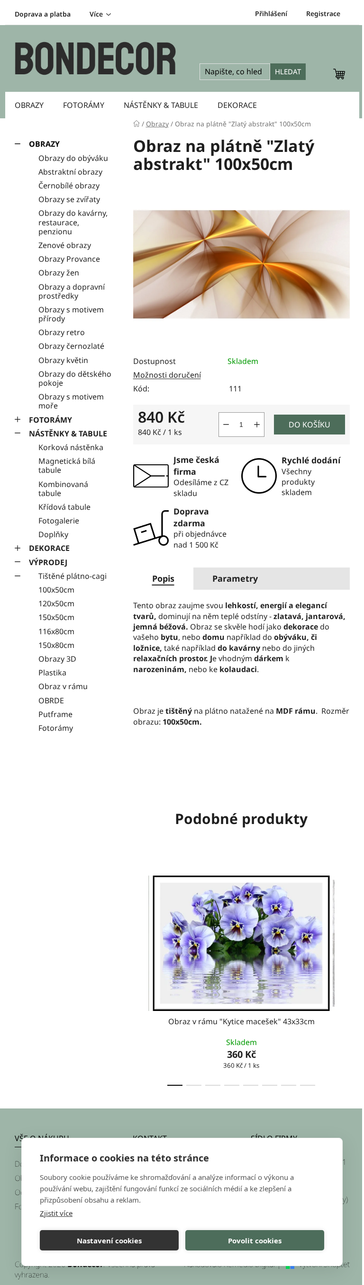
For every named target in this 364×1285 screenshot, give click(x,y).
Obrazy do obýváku (73, 158)
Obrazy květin (63, 360)
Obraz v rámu (63, 686)
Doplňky (53, 534)
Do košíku (309, 424)
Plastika (52, 672)
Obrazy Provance (69, 259)
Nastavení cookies (109, 1240)
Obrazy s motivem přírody (71, 314)
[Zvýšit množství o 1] (257, 424)
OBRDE (51, 700)
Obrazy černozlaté (71, 346)
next (342, 977)
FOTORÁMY (50, 420)
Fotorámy (55, 728)
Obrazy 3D (57, 659)
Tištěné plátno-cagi (72, 576)
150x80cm (56, 645)
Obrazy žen (58, 272)
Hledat (288, 71)
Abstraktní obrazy (70, 172)
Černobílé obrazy (69, 185)
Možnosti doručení (167, 375)
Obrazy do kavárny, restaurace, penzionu (73, 222)
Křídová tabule (64, 507)
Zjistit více (56, 1213)
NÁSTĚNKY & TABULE (68, 433)
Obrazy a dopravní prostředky (71, 291)
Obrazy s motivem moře (71, 401)
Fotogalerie (58, 520)
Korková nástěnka (70, 447)
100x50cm (56, 590)
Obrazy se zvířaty (69, 199)
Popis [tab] (163, 578)
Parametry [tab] (235, 578)
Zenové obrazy (64, 245)
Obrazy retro (61, 332)
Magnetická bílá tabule (66, 465)
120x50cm (56, 603)
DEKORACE (49, 548)
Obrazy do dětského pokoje (74, 378)
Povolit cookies (255, 1240)
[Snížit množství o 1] (226, 424)
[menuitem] (29, 105)
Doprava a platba (43, 13)
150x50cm (56, 617)
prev (140, 977)
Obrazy (44, 144)
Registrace (323, 13)
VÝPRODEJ (48, 562)
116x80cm (56, 631)
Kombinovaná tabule (63, 488)
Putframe (55, 714)
